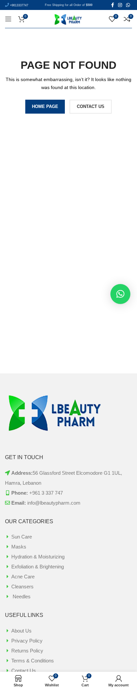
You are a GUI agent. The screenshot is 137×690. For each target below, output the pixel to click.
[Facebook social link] (112, 5)
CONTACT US (90, 106)
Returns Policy (27, 650)
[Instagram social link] (120, 5)
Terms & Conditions (32, 660)
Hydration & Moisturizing (38, 556)
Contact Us (23, 670)
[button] (120, 294)
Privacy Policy (27, 640)
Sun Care (21, 537)
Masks (18, 546)
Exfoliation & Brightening (37, 566)
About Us (21, 631)
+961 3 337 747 (46, 493)
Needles (21, 596)
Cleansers (22, 586)
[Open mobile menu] (8, 19)
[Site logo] (68, 18)
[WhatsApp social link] (128, 5)
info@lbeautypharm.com (53, 503)
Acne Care (23, 576)
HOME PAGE (45, 106)
